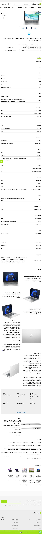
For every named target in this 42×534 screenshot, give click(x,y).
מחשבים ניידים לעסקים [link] (14, 519)
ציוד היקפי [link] (14, 7)
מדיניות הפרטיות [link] (7, 530)
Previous (38, 26)
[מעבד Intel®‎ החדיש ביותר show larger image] (31, 295)
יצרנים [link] (1, 7)
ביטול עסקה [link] (39, 527)
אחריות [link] (40, 528)
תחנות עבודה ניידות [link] (15, 525)
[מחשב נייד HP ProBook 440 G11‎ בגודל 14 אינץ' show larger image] (31, 336)
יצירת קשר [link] (39, 519)
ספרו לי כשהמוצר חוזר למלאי (10, 50)
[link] (1, 161)
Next (19, 26)
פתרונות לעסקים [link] (7, 7)
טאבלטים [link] (25, 7)
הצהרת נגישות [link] (39, 522)
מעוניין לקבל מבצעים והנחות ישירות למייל (11, 505)
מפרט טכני (39, 57)
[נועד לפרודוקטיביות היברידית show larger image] (10, 279)
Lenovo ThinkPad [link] (15, 528)
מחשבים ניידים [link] (38, 7)
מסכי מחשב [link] (20, 7)
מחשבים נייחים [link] (31, 7)
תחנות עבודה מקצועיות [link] (14, 527)
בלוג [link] (29, 519)
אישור (21, 532)
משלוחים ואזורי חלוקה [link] (37, 525)
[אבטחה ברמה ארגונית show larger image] (10, 311)
